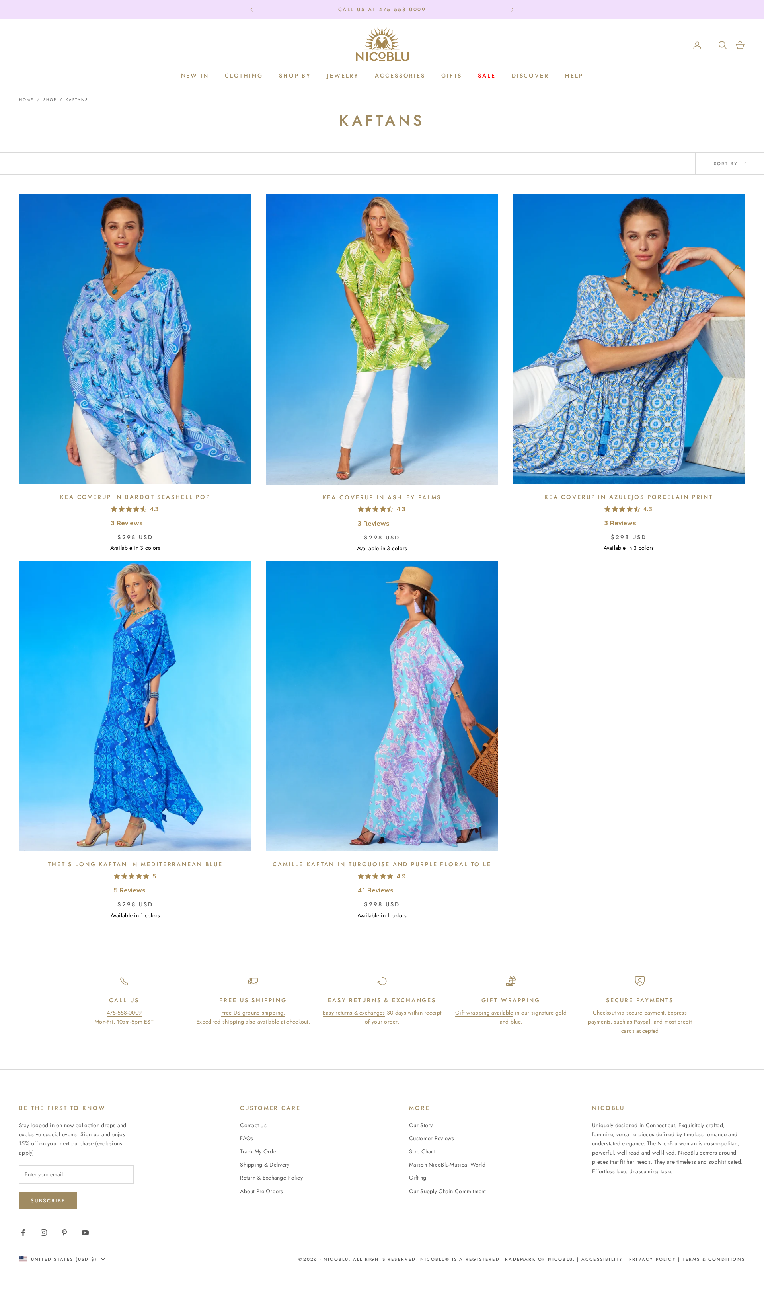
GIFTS (451, 76)
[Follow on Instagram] (44, 1233)
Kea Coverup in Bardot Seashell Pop (135, 497)
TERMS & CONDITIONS (712, 1259)
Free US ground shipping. (253, 1013)
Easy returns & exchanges (354, 1013)
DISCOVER (530, 76)
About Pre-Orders (261, 1191)
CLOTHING (244, 76)
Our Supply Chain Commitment (447, 1191)
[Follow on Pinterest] (64, 1233)
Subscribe (48, 1200)
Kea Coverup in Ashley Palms (382, 497)
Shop (50, 100)
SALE (487, 76)
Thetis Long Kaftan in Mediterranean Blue (135, 864)
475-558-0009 (124, 1013)
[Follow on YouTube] (85, 1233)
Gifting (417, 1178)
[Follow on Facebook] (23, 1233)
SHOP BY (295, 76)
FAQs (246, 1138)
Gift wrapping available (484, 1013)
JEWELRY (343, 76)
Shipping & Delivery (264, 1165)
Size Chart (422, 1151)
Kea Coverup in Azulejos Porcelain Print (628, 497)
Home (26, 100)
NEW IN (195, 76)
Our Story (421, 1125)
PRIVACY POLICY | (654, 1259)
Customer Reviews (431, 1138)
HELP (574, 76)
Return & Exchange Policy (271, 1178)
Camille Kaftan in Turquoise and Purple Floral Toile (382, 864)
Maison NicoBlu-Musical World (447, 1165)
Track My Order (259, 1151)
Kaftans (77, 100)
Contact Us (253, 1125)
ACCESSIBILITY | (605, 1259)
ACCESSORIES (400, 76)
